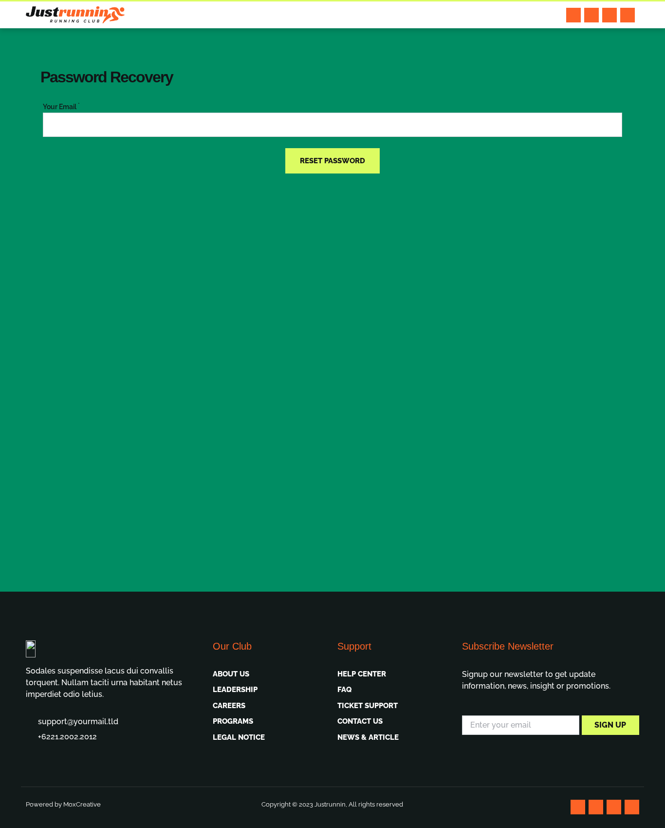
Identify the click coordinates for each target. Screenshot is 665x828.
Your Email (61, 107)
